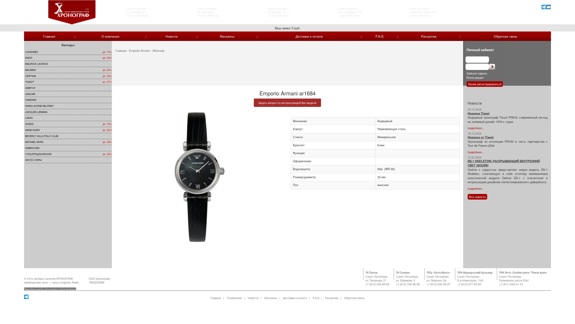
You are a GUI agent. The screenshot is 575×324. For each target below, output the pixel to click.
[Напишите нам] (548, 6)
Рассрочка (428, 36)
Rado (28, 57)
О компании (110, 36)
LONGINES (31, 52)
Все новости (477, 197)
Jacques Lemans (36, 112)
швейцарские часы (36, 282)
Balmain (30, 70)
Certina (30, 76)
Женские (158, 50)
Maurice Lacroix (36, 63)
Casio (29, 117)
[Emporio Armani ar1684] (199, 176)
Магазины (227, 36)
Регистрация (475, 77)
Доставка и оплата (309, 36)
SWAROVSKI (32, 148)
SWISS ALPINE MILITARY (39, 106)
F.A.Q (379, 36)
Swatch (30, 88)
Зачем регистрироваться (485, 84)
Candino (31, 99)
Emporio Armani (139, 50)
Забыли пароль (477, 73)
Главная (49, 36)
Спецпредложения (38, 154)
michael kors (34, 142)
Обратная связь (505, 36)
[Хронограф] (71, 12)
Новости (172, 36)
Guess (29, 124)
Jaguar (30, 94)
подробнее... (476, 128)
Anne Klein (32, 130)
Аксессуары (33, 160)
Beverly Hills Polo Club (41, 136)
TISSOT (29, 81)
